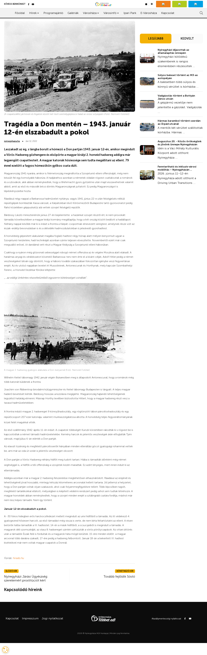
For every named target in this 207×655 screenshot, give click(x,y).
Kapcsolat (167, 13)
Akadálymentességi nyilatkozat (166, 618)
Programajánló (53, 13)
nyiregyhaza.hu (12, 141)
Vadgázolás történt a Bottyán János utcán (176, 97)
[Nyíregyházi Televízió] (163, 4)
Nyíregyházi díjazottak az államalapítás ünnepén (173, 51)
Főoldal (20, 13)
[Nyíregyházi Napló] (179, 4)
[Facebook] (28, 4)
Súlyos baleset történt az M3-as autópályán (178, 77)
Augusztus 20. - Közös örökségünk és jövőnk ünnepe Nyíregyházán (180, 143)
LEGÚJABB (155, 38)
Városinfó (110, 13)
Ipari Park (130, 13)
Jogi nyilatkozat (52, 618)
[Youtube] (33, 4)
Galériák (73, 13)
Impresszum (30, 618)
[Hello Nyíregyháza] (195, 4)
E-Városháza (149, 13)
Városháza (90, 13)
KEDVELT (187, 38)
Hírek (33, 13)
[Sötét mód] (149, 4)
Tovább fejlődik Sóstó (119, 576)
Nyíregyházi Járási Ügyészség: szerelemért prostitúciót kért (26, 578)
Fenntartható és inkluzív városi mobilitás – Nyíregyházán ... (177, 168)
